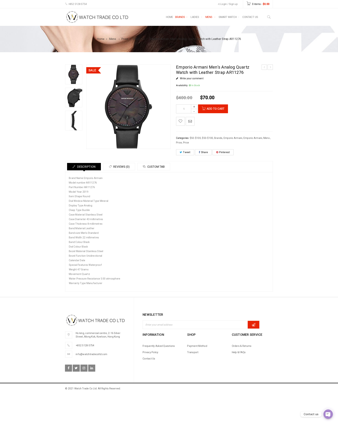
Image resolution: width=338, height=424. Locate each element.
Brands (218, 138)
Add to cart (215, 108)
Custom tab (155, 166)
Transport (192, 352)
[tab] (84, 166)
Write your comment (192, 78)
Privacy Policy (150, 352)
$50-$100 (139, 39)
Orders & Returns (242, 346)
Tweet (186, 152)
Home (100, 39)
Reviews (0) (121, 166)
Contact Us (149, 358)
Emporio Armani (233, 138)
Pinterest (224, 152)
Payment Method (197, 346)
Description (85, 166)
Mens (113, 39)
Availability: (182, 85)
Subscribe (253, 325)
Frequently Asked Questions (159, 346)
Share (204, 152)
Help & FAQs (239, 352)
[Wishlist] (180, 121)
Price (124, 39)
